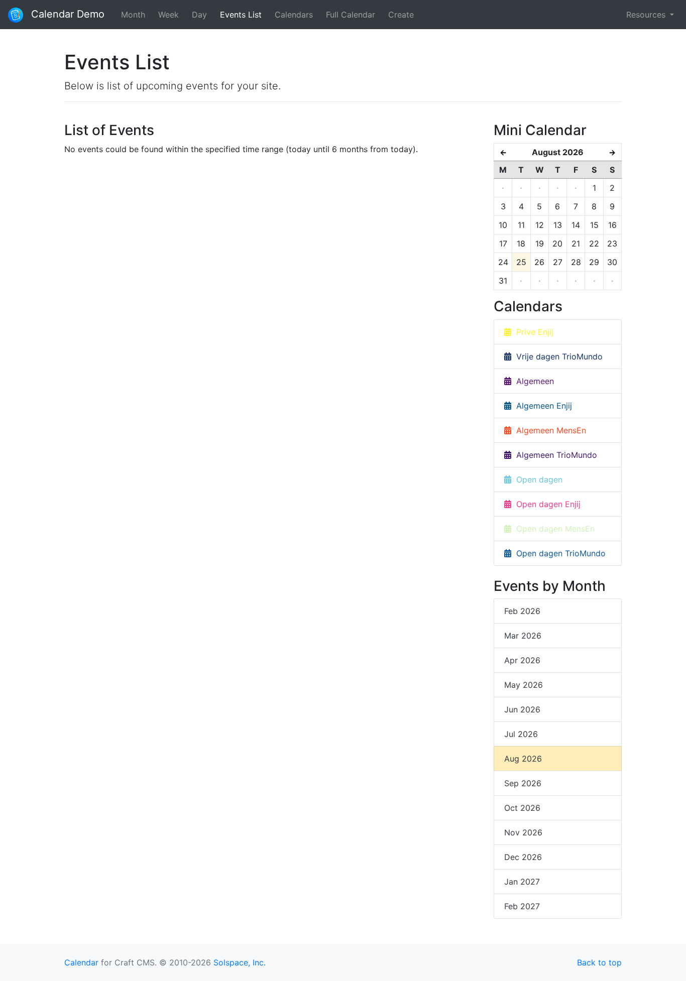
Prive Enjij (532, 332)
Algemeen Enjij (541, 406)
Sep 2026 (522, 783)
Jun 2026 (522, 709)
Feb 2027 (522, 906)
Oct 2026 (522, 808)
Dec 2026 (523, 857)
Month (133, 15)
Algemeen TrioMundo (554, 455)
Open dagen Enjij (546, 504)
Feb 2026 (522, 611)
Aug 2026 (523, 759)
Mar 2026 (522, 636)
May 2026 (523, 685)
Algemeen (532, 381)
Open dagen (536, 479)
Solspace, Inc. (239, 962)
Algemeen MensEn (548, 430)
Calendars (294, 15)
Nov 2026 (523, 832)
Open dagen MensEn (553, 529)
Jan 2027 (522, 882)
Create (401, 15)
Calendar (81, 962)
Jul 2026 (521, 734)
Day (199, 15)
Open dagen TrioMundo (558, 553)
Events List (241, 15)
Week (168, 15)
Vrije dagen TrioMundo (557, 356)
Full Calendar (350, 15)
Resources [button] (647, 15)
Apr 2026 (522, 660)
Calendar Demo (66, 14)
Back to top (599, 962)
